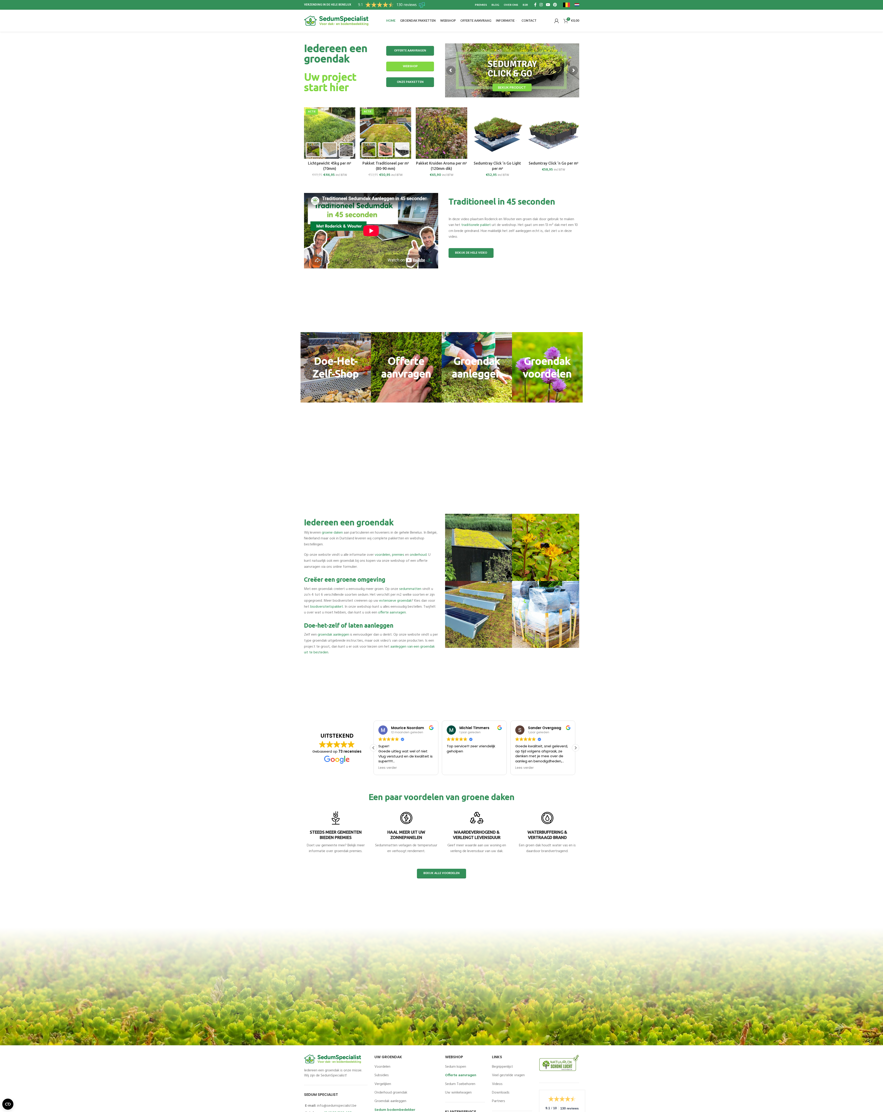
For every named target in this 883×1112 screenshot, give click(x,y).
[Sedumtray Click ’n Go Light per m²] (497, 133)
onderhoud (418, 555)
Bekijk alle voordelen (441, 873)
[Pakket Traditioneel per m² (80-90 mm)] (385, 133)
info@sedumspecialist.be (336, 1106)
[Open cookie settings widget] (7, 1104)
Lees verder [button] (456, 768)
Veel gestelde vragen (508, 1075)
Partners (498, 1101)
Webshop (410, 66)
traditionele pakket (476, 225)
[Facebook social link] (535, 5)
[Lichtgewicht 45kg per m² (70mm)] (329, 133)
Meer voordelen (406, 864)
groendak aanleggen (333, 635)
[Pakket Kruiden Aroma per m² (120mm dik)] (441, 133)
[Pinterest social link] (554, 5)
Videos (497, 1084)
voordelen (382, 555)
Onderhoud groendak (390, 1093)
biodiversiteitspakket (326, 607)
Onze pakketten (410, 82)
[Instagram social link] (541, 5)
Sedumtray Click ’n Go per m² (553, 163)
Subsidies (381, 1075)
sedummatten (410, 589)
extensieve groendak (395, 601)
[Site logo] (336, 21)
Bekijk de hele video (471, 252)
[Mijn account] (556, 20)
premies (398, 555)
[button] (575, 747)
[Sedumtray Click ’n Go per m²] (553, 133)
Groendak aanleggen (390, 1101)
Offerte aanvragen (410, 50)
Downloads (500, 1093)
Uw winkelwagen (458, 1093)
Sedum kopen (455, 1067)
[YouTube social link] (547, 5)
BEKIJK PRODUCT (483, 87)
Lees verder (336, 864)
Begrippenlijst (502, 1067)
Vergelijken (382, 1084)
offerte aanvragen (392, 613)
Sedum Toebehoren (460, 1084)
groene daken (332, 533)
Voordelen (382, 1067)
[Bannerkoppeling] (336, 367)
